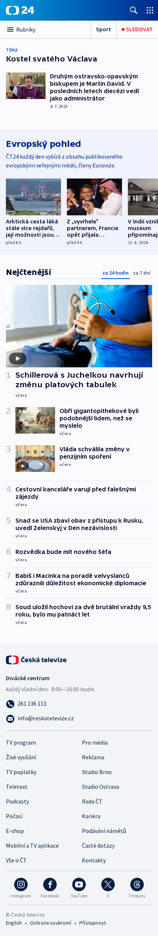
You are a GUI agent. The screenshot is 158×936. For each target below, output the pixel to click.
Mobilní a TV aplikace (32, 845)
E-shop (15, 830)
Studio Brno (97, 772)
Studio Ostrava (100, 786)
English (14, 922)
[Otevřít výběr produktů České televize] (150, 10)
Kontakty (94, 860)
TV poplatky (21, 772)
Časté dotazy (98, 845)
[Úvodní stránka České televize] (37, 659)
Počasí (14, 816)
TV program (21, 742)
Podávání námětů (104, 830)
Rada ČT (92, 801)
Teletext (17, 786)
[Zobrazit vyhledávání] (134, 10)
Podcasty (17, 801)
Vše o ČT (16, 860)
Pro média (95, 742)
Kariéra (91, 816)
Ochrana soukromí (50, 922)
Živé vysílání (21, 757)
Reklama (93, 757)
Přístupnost (92, 922)
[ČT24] (20, 10)
